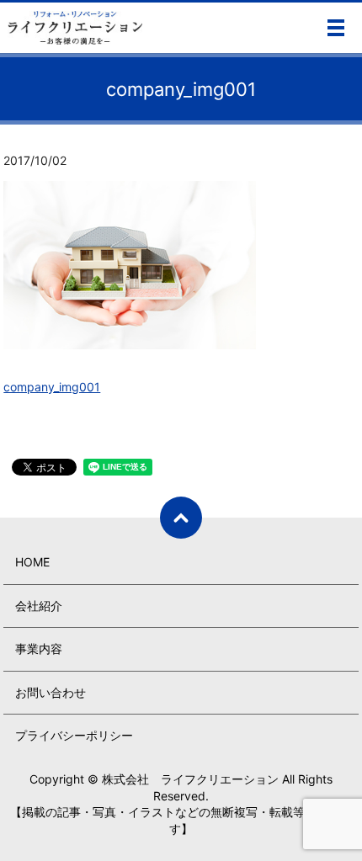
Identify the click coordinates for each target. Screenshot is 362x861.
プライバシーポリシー (74, 735)
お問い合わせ (50, 692)
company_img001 (51, 387)
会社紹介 (38, 605)
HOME (32, 562)
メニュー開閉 (335, 27)
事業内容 (38, 648)
